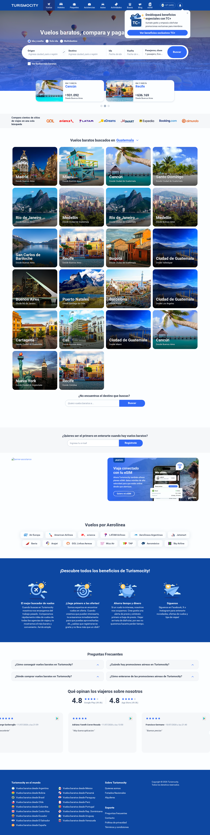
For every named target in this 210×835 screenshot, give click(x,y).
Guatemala (125, 140)
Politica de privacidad (116, 822)
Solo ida (54, 41)
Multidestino (70, 41)
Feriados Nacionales (115, 793)
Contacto (110, 818)
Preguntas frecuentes (116, 813)
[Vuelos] (24, 5)
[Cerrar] (187, 13)
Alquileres (110, 797)
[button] (180, 5)
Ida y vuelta (38, 41)
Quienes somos (113, 788)
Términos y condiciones (117, 827)
